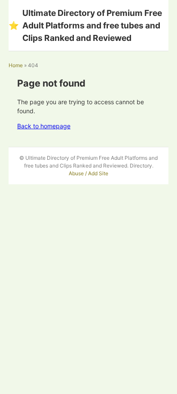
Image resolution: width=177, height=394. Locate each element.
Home (16, 65)
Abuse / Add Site (88, 173)
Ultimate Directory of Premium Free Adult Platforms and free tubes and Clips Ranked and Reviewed (85, 25)
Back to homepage (43, 126)
